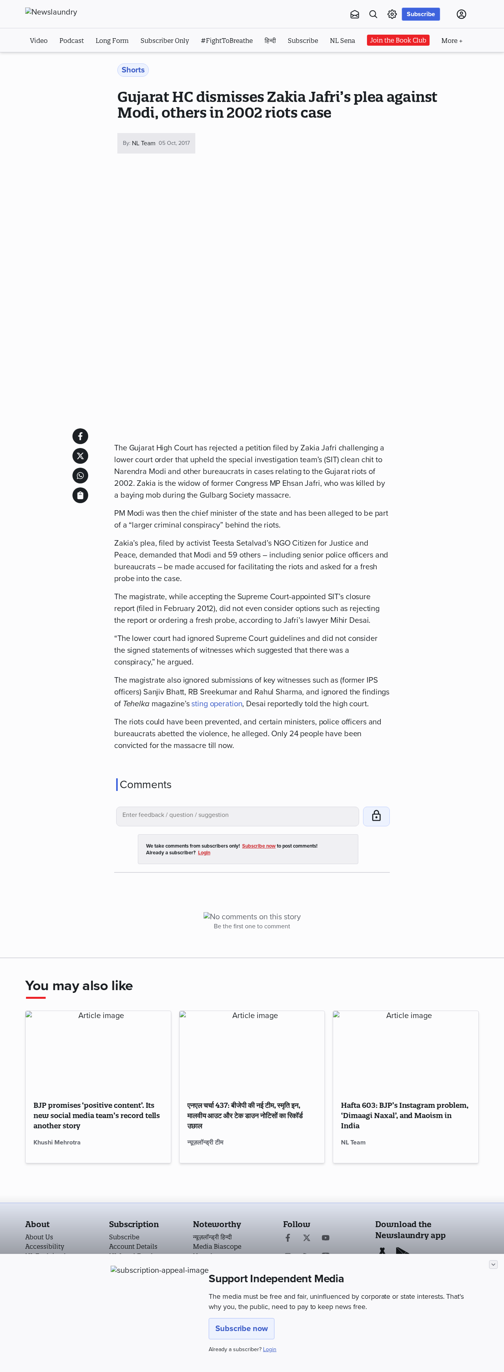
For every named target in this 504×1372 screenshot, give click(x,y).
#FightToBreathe (227, 40)
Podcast (71, 40)
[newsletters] (354, 14)
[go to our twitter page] (307, 1238)
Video (39, 40)
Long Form (112, 40)
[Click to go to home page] (68, 12)
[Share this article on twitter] (80, 456)
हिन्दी (270, 40)
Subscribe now (241, 1328)
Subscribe (421, 14)
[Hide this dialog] (493, 1264)
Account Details (133, 1246)
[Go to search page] (373, 14)
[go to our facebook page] (288, 1238)
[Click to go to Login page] (461, 14)
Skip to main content (64, 62)
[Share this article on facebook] (80, 436)
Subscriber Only (165, 40)
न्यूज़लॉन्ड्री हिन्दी (212, 1237)
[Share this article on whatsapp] (80, 476)
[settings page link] (392, 14)
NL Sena (342, 40)
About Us (39, 1237)
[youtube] (326, 1238)
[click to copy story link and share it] (80, 495)
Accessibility (44, 1246)
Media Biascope (217, 1246)
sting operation (216, 704)
